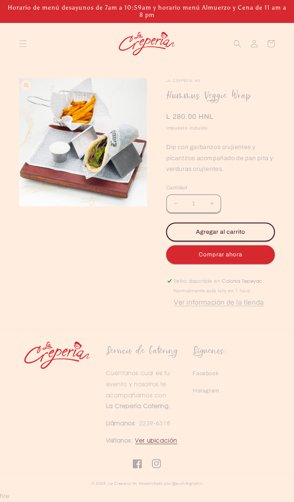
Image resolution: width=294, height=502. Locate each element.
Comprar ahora (220, 254)
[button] (23, 43)
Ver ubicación (156, 440)
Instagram (206, 391)
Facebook (206, 373)
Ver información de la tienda (219, 302)
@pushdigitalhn (187, 483)
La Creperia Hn (122, 483)
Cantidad (176, 187)
